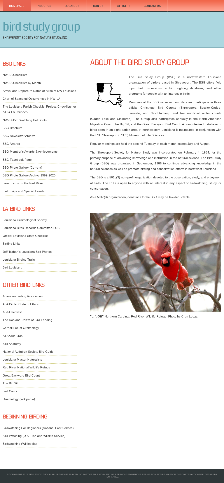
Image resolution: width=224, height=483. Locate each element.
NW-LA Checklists (15, 75)
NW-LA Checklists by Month (22, 83)
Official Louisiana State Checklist (25, 235)
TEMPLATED (111, 477)
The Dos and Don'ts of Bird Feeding (27, 320)
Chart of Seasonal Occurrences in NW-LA (31, 98)
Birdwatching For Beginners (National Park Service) (38, 428)
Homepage (16, 6)
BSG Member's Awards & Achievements (30, 151)
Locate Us (72, 6)
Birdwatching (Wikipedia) (20, 443)
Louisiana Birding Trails (19, 259)
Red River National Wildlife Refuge (26, 367)
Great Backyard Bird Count (21, 375)
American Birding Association (23, 296)
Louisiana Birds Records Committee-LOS (31, 228)
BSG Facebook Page (17, 159)
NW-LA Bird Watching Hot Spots (25, 120)
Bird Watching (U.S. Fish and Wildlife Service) (34, 436)
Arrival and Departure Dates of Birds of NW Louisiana (39, 90)
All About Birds (13, 336)
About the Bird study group (139, 62)
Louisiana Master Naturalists (22, 359)
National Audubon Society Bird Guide (28, 351)
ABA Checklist (12, 312)
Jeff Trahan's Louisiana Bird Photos (27, 251)
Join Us (98, 6)
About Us (44, 6)
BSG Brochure (13, 128)
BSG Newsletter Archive (19, 136)
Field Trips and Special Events (23, 191)
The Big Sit (10, 383)
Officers (124, 6)
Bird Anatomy (12, 343)
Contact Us (152, 6)
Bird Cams (10, 391)
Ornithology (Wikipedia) (19, 399)
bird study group (41, 27)
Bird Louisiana (12, 267)
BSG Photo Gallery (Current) (22, 167)
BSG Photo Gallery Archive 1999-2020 (29, 175)
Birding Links (11, 243)
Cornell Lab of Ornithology (21, 328)
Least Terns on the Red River (23, 183)
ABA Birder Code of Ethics (20, 304)
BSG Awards (11, 143)
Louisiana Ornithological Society (25, 220)
